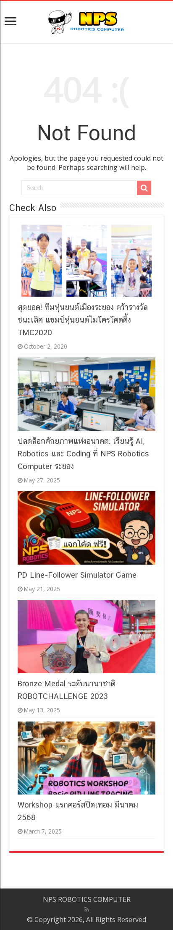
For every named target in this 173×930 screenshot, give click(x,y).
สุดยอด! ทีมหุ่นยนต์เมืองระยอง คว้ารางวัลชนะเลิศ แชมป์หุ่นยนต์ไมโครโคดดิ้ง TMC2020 (83, 319)
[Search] (144, 188)
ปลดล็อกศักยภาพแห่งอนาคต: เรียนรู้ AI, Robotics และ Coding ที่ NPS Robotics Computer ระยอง (83, 453)
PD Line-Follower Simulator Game (77, 574)
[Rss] (87, 909)
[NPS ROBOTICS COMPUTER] (86, 20)
